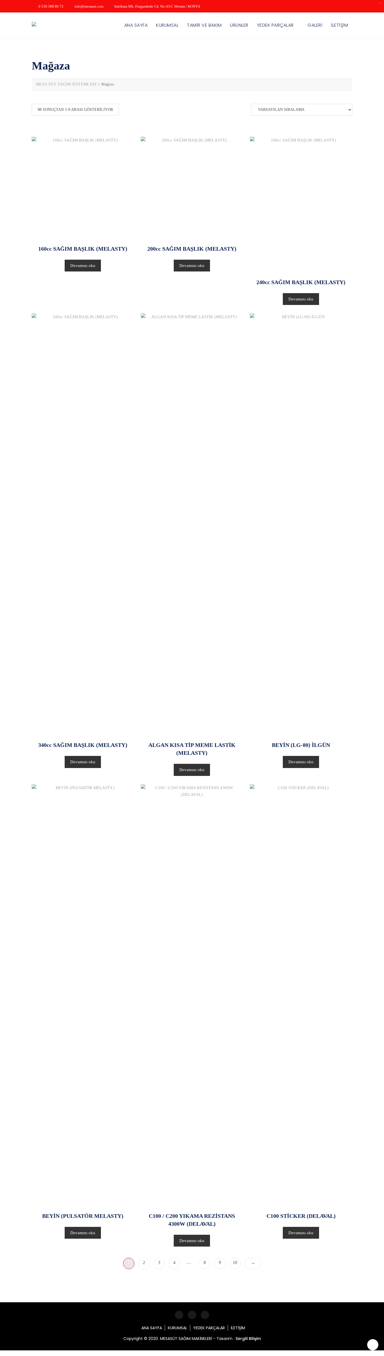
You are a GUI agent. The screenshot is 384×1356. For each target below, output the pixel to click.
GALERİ (315, 25)
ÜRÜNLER (239, 25)
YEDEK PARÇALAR (275, 25)
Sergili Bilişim (248, 1338)
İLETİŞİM (339, 25)
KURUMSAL (167, 25)
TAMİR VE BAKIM (204, 25)
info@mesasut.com (88, 6)
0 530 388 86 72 (51, 6)
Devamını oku (82, 265)
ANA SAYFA (136, 25)
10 (235, 1262)
